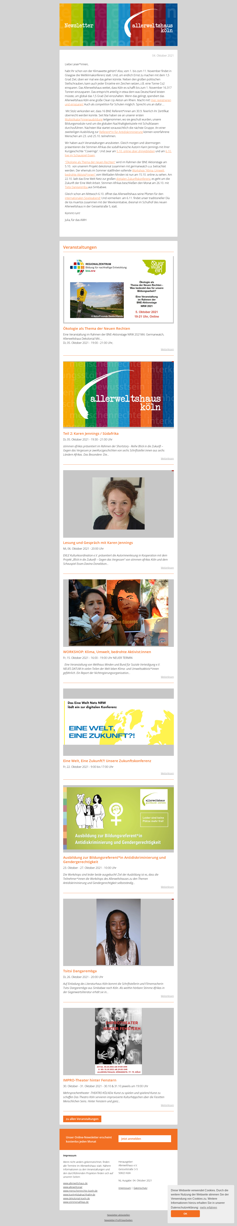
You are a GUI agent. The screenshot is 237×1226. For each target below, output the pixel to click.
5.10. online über (127, 151)
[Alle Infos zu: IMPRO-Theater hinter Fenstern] (118, 1041)
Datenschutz (140, 1188)
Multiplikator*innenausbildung (84, 119)
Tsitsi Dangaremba (76, 187)
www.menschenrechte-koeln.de (80, 1190)
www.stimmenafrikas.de (76, 1202)
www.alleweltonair (72, 1187)
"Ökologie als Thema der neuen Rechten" (90, 162)
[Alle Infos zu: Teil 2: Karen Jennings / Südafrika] (118, 395)
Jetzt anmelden (131, 1139)
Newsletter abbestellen (118, 1214)
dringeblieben (146, 151)
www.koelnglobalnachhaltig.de (79, 1194)
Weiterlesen (167, 349)
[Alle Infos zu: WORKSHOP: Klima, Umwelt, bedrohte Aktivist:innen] (118, 613)
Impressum (124, 1188)
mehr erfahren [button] (208, 1207)
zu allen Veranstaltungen (82, 1119)
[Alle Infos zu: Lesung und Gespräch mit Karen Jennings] (118, 504)
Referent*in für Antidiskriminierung (121, 132)
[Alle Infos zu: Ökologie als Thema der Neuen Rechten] (118, 290)
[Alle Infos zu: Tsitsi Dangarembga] (118, 932)
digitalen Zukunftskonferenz (133, 179)
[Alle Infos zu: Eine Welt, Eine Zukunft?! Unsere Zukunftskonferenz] (118, 722)
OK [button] (185, 1213)
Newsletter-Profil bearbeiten (118, 1220)
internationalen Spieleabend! (83, 198)
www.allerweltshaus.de (75, 1183)
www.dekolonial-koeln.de (76, 1198)
